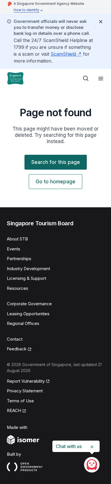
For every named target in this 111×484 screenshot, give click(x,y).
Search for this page (55, 162)
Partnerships (19, 258)
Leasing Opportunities (28, 313)
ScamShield (63, 54)
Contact (14, 339)
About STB (17, 239)
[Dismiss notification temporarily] (101, 22)
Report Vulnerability (26, 381)
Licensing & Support (26, 278)
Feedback (16, 349)
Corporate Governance (29, 303)
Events (13, 249)
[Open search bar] (86, 78)
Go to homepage (55, 181)
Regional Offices (23, 323)
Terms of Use (20, 400)
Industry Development (28, 268)
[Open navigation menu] (101, 78)
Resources (17, 288)
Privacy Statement (25, 390)
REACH (14, 410)
